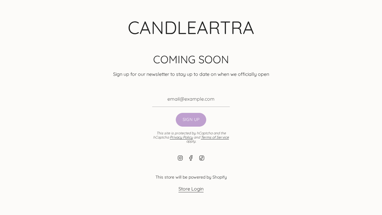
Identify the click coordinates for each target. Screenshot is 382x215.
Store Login (191, 189)
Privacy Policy (181, 137)
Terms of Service (215, 137)
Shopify (219, 177)
